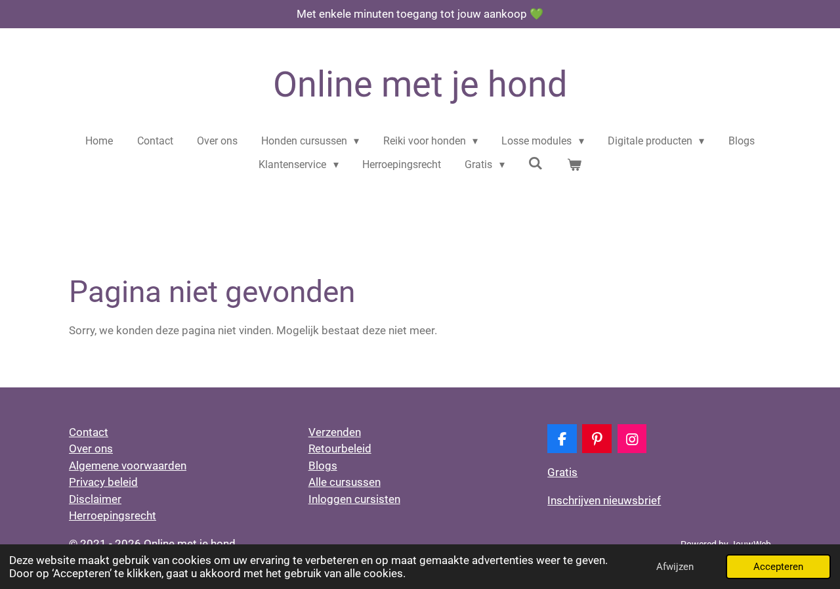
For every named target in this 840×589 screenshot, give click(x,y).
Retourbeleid (339, 448)
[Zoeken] (535, 163)
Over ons (91, 448)
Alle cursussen (344, 482)
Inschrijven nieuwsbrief (604, 500)
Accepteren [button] (778, 567)
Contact (88, 432)
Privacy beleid (103, 482)
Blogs (322, 465)
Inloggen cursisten (354, 499)
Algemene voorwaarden (127, 465)
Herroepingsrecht (112, 515)
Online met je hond (420, 84)
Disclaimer (95, 499)
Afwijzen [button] (675, 567)
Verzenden (334, 432)
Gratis (562, 472)
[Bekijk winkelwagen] (573, 164)
